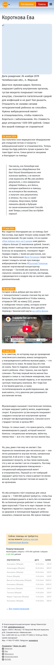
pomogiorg (33, 640)
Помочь (42, 4)
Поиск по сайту (19, 646)
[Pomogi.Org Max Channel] (3, 651)
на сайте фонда (40, 311)
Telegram (8, 648)
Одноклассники (11, 656)
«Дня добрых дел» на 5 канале (17, 241)
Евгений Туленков (38, 263)
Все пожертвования (19, 608)
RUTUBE (8, 659)
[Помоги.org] (6, 4)
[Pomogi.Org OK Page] (3, 656)
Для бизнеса (27, 4)
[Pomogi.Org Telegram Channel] (3, 648)
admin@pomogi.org (16, 627)
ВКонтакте (9, 654)
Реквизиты (7, 646)
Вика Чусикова (31, 257)
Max (6, 651)
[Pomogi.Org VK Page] (3, 654)
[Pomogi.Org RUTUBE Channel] (3, 659)
